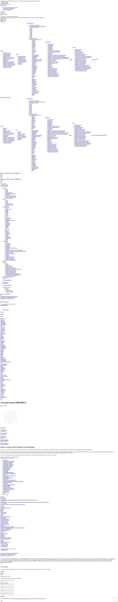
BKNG (1, 336)
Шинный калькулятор (5, 542)
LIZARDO (2, 320)
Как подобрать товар (4, 520)
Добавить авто (3, 18)
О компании (3, 531)
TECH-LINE (3, 385)
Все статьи (2, 506)
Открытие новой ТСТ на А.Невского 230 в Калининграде (12, 504)
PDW (1, 377)
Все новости (3, 497)
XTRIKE (2, 391)
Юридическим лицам (4, 529)
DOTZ (1, 343)
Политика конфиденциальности (7, 526)
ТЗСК (1, 395)
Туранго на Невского (7, 9)
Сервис (6, 264)
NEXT (1, 372)
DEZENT (2, 341)
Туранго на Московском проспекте (10, 7)
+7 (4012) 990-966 (4, 3)
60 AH (31, 29)
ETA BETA (2, 345)
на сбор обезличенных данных (22, 598)
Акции (1, 514)
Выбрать (2, 596)
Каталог (2, 508)
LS (1, 363)
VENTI (2, 388)
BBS (1, 335)
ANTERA (2, 329)
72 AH (31, 34)
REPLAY (2, 380)
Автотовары (8, 243)
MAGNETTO (3, 365)
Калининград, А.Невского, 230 (7, 298)
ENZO (1, 344)
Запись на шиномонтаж (5, 97)
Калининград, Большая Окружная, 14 (8, 297)
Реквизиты (2, 536)
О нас (1, 532)
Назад (6, 189)
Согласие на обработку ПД (6, 528)
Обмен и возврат (4, 522)
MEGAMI (2, 370)
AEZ (1, 326)
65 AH (31, 31)
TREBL (2, 386)
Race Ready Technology (5, 379)
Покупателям (3, 517)
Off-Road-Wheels (3, 376)
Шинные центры (4, 533)
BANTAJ (2, 334)
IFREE (1, 351)
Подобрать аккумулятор (35, 25)
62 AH (31, 30)
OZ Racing (2, 321)
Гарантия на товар (4, 523)
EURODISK (3, 346)
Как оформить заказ (4, 518)
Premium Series (3, 397)
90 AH (31, 37)
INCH (1, 353)
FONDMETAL (3, 347)
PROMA (2, 378)
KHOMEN (2, 357)
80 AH (31, 36)
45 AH (31, 28)
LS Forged (2, 396)
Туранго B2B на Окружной (8, 8)
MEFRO (2, 369)
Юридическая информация (6, 537)
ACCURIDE (3, 324)
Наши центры (3, 5)
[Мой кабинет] (1, 174)
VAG (1, 387)
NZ (1, 374)
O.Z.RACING (3, 375)
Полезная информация (5, 538)
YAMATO (2, 392)
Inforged (2, 354)
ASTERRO (2, 330)
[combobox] (7, 580)
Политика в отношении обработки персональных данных (12, 527)
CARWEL (2, 340)
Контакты (2, 534)
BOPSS (2, 337)
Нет (3, 571)
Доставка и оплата (4, 521)
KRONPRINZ (3, 359)
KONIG (2, 358)
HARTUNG (2, 348)
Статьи (1, 539)
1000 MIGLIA (3, 323)
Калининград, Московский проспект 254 (9, 296)
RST (1, 382)
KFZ (1, 356)
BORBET (2, 338)
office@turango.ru (5, 301)
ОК (1, 600)
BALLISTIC (3, 333)
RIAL (1, 381)
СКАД (1, 394)
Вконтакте (6, 309)
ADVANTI (2, 325)
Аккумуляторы (8, 209)
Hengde (2, 349)
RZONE (2, 384)
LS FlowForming (3, 364)
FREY (1, 319)
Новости (2, 541)
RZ (1, 399)
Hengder (2, 350)
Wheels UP (2, 389)
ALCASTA (2, 327)
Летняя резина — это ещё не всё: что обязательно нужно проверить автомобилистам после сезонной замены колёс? (24, 502)
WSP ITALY (3, 390)
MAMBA (2, 367)
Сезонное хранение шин (5, 507)
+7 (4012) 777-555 (4, 2)
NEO (1, 371)
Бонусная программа (4, 524)
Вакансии (2, 535)
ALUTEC (2, 328)
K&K (1, 355)
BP (1, 339)
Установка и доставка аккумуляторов (37, 26)
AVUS (1, 331)
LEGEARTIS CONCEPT (5, 361)
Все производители (34, 38)
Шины (6, 190)
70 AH (31, 33)
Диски (6, 201)
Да (1, 571)
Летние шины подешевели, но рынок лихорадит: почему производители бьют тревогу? (18, 500)
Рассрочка (2, 525)
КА (1, 398)
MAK (1, 366)
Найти (2, 574)
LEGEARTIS (3, 360)
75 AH (31, 35)
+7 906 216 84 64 (3, 305)
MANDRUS (3, 368)
